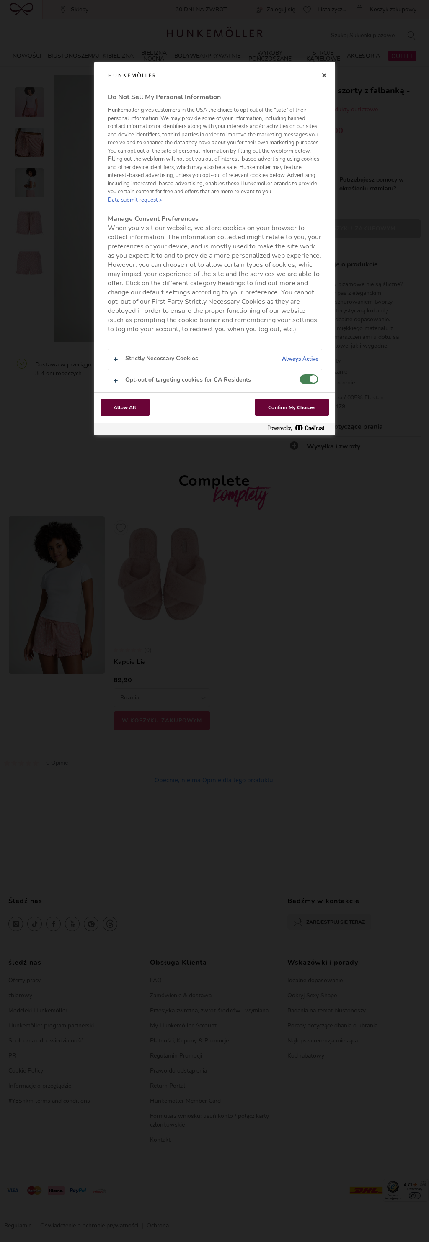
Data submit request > (135, 200)
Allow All (125, 407)
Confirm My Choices (291, 407)
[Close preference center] (324, 75)
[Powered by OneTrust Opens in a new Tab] (299, 428)
